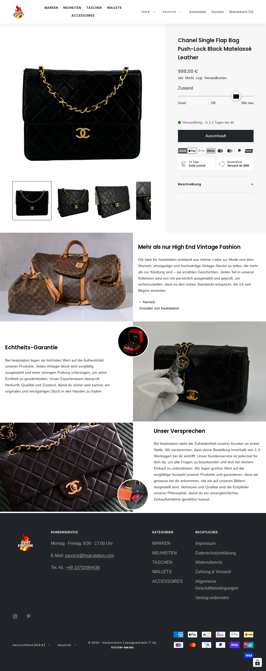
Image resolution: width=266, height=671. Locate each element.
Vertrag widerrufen (212, 598)
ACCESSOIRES (83, 15)
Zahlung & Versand (213, 571)
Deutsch (169, 12)
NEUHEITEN (72, 7)
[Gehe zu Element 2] (73, 200)
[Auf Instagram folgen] (15, 616)
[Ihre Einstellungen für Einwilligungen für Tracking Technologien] (257, 662)
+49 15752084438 (83, 567)
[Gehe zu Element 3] (114, 200)
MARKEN (51, 7)
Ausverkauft (215, 136)
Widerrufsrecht (208, 562)
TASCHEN (94, 7)
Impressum (205, 543)
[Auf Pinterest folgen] (28, 616)
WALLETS (114, 7)
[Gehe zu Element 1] (31, 200)
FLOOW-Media (122, 647)
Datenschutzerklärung (215, 553)
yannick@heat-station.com (89, 555)
